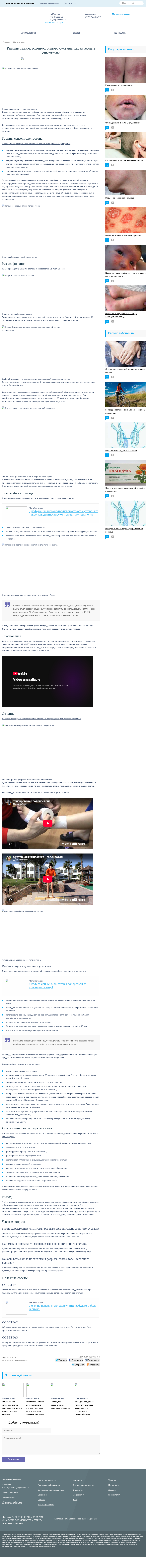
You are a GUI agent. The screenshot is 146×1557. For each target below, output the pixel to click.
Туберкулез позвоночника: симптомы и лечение (60, 1405)
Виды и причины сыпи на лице (119, 198)
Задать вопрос (70, 3)
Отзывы (41, 1499)
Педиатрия (113, 1485)
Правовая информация (49, 3)
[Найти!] (140, 3)
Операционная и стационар (51, 1490)
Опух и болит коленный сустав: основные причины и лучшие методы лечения (12, 1408)
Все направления (46, 1504)
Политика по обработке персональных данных (75, 1519)
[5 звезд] (13, 1360)
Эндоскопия (78, 1495)
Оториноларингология (83, 1485)
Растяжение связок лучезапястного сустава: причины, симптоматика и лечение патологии (35, 1408)
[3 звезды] (8, 1360)
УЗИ (75, 1499)
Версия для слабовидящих (20, 3)
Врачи (76, 32)
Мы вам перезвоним (121, 14)
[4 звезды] (10, 1360)
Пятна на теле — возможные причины (123, 235)
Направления (28, 32)
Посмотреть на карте (54, 23)
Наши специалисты (47, 1480)
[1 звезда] (3, 1360)
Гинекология (114, 1495)
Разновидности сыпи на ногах (119, 85)
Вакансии (42, 1495)
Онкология (78, 1490)
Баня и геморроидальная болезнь (121, 450)
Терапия (112, 1480)
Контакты (120, 32)
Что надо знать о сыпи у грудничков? (122, 123)
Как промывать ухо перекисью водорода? (124, 160)
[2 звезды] (6, 1360)
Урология (77, 1480)
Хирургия (112, 1490)
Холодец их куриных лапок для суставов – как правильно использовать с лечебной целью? (85, 1408)
